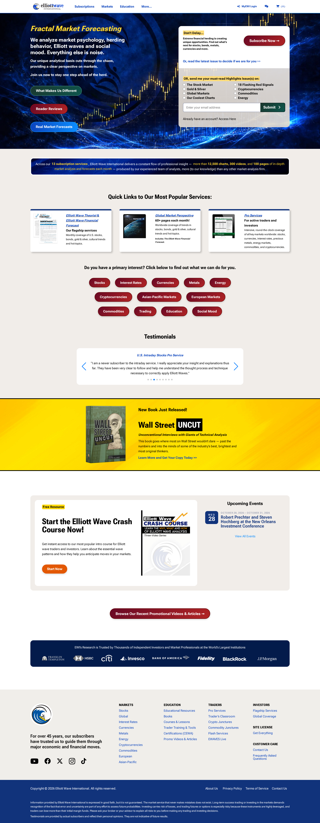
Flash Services (218, 733)
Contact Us (260, 750)
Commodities (113, 311)
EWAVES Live (217, 739)
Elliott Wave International (72, 788)
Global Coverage (264, 716)
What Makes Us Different (56, 91)
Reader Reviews (49, 109)
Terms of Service (257, 788)
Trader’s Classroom (221, 716)
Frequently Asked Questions (264, 757)
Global (123, 716)
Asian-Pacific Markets (159, 297)
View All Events (245, 536)
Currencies (165, 283)
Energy (220, 283)
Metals (194, 283)
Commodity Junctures (223, 727)
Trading (145, 311)
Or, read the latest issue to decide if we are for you (219, 61)
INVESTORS (261, 705)
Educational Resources (179, 710)
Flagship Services (265, 710)
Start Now (54, 569)
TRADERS (215, 705)
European (125, 756)
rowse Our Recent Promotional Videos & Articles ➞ (160, 613)
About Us (211, 788)
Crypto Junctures (220, 722)
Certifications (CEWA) (178, 733)
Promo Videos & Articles (180, 739)
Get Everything (263, 733)
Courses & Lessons (177, 722)
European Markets (205, 297)
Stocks (99, 283)
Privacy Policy (232, 788)
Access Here (227, 119)
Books (168, 716)
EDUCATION (172, 705)
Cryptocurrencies (113, 297)
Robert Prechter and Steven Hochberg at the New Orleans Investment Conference (248, 522)
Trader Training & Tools (180, 727)
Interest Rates (131, 283)
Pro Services (253, 215)
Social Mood (207, 311)
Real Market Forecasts (54, 127)
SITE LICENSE (263, 727)
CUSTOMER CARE (265, 744)
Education (174, 311)
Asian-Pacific (128, 762)
